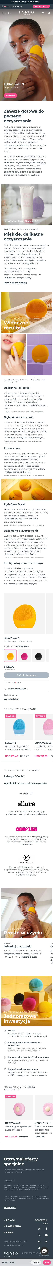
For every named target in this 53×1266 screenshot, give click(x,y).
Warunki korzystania (40, 1198)
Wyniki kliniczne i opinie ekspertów (25, 783)
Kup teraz (10, 95)
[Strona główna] (26, 13)
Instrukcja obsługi (11, 699)
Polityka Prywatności (23, 1198)
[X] (39, 1235)
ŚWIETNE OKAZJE (41, 6)
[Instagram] (39, 1229)
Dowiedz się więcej (15, 282)
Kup (47, 1262)
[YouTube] (46, 1235)
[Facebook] (46, 1229)
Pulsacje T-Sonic (14, 776)
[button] (44, 1251)
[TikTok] (39, 1248)
